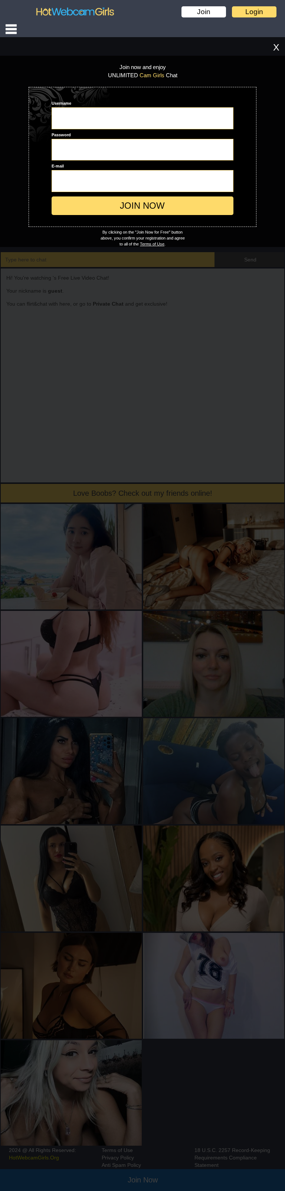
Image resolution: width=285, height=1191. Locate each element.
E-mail (58, 166)
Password (61, 135)
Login (254, 12)
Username (61, 103)
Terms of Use (152, 244)
